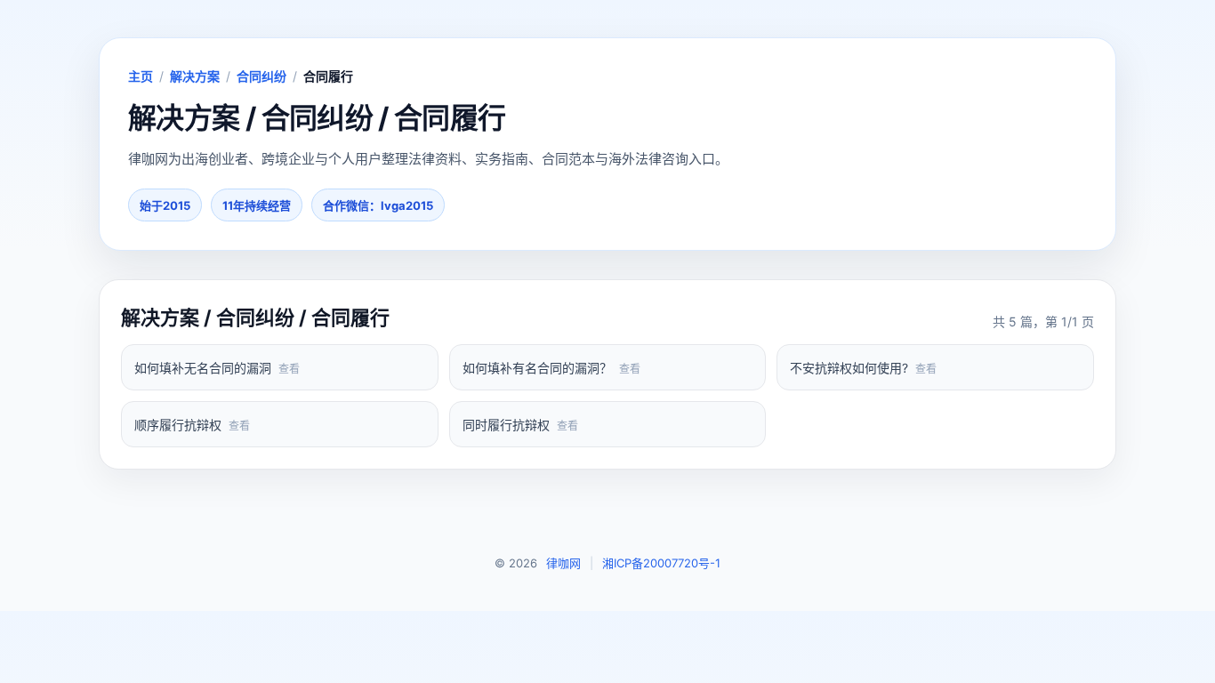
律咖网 (563, 563)
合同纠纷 (261, 76)
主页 (140, 76)
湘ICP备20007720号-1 (661, 563)
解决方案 (195, 76)
